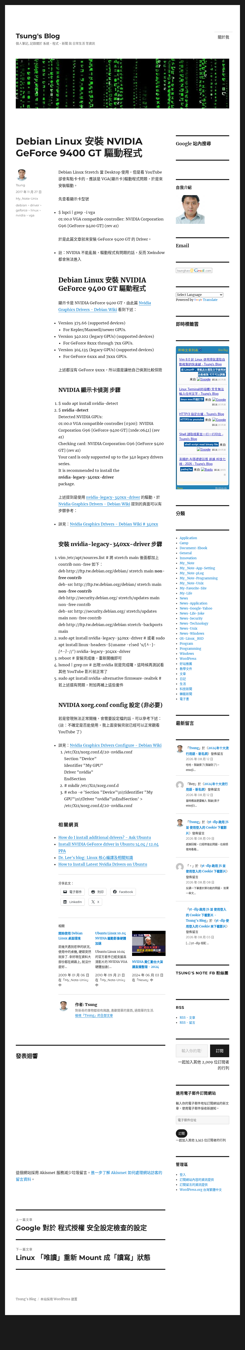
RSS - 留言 (187, 1023)
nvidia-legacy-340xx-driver (113, 497)
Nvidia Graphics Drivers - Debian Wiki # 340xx (114, 524)
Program (186, 644)
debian (21, 205)
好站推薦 (186, 664)
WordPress (188, 659)
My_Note (187, 563)
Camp (184, 543)
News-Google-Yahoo (196, 608)
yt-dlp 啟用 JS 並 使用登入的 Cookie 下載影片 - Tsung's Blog (206, 915)
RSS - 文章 (187, 1018)
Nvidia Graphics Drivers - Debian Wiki (94, 504)
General (186, 553)
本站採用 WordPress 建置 (58, 1299)
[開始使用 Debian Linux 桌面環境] (76, 959)
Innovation (188, 558)
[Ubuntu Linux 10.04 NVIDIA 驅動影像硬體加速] (113, 959)
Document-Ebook (193, 548)
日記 (183, 679)
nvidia (21, 215)
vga (31, 215)
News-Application (193, 603)
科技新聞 (186, 689)
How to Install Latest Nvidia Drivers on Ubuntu (102, 864)
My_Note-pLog (192, 573)
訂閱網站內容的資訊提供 (197, 1180)
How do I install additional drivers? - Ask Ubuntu (104, 837)
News (184, 598)
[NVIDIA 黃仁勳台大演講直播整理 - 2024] (149, 943)
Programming (190, 649)
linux (35, 210)
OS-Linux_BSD (192, 639)
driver (34, 205)
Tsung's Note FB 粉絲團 (202, 973)
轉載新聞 (186, 694)
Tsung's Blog (38, 36)
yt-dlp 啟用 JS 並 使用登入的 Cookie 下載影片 (207, 827)
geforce (22, 210)
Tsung (20, 185)
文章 (183, 674)
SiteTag (223, 350)
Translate (210, 300)
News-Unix (188, 629)
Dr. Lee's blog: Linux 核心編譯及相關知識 (95, 857)
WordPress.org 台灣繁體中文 (201, 1190)
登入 (183, 1175)
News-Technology (194, 623)
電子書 (184, 699)
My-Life (186, 593)
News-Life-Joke (192, 613)
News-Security (191, 618)
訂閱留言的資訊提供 (194, 1185)
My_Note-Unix (27, 198)
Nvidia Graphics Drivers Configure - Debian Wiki (115, 745)
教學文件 (186, 669)
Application (188, 538)
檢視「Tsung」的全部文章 (94, 1015)
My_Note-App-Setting (197, 568)
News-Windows (192, 634)
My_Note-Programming (199, 578)
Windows (187, 654)
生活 (183, 684)
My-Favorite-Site (193, 588)
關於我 (223, 37)
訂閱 (219, 1050)
